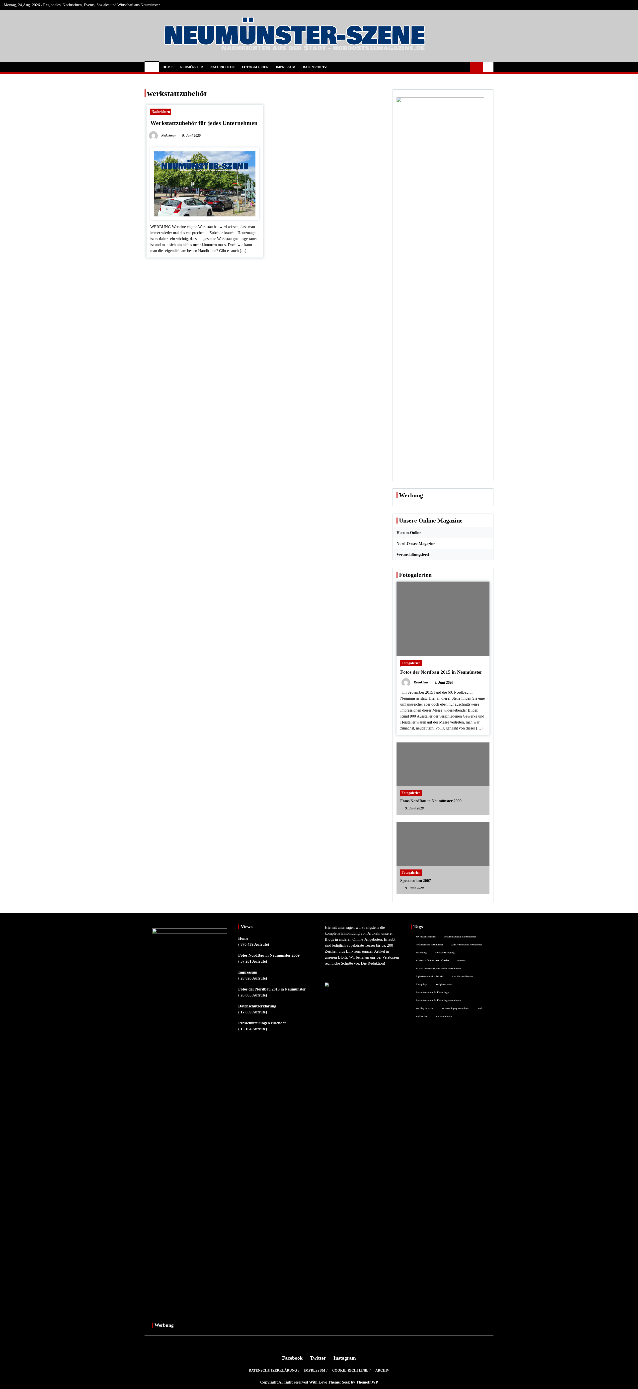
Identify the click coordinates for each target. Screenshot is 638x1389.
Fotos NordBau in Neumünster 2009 (431, 801)
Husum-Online (409, 532)
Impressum (285, 67)
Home (167, 67)
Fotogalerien (255, 67)
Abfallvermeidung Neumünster (466, 944)
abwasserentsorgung (445, 952)
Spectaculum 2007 (415, 880)
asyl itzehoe (421, 1016)
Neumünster (191, 67)
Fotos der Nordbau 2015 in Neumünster (441, 672)
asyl (480, 1008)
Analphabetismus (444, 984)
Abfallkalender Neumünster (429, 944)
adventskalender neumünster (432, 960)
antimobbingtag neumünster (456, 1008)
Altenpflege (421, 984)
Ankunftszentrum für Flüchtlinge (432, 992)
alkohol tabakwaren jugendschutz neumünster (438, 968)
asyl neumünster (444, 1016)
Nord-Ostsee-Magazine (416, 543)
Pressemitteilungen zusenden (262, 1023)
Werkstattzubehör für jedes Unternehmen (203, 123)
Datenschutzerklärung (257, 1006)
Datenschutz (315, 67)
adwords (461, 960)
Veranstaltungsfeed (413, 554)
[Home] (152, 67)
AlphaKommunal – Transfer (430, 976)
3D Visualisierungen (426, 936)
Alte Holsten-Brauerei (463, 976)
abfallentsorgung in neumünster (460, 936)
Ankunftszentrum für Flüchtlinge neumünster (438, 1000)
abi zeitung (421, 952)
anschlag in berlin (424, 1008)
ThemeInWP (367, 1382)
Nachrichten (222, 67)
